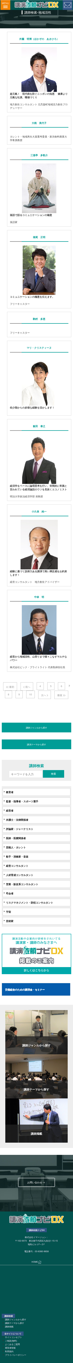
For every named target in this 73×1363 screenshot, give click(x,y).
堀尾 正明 (39, 237)
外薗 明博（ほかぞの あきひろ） (39, 38)
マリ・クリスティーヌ (39, 347)
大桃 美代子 (39, 122)
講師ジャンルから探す (36, 727)
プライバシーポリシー (15, 1354)
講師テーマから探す (14, 1322)
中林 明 (39, 596)
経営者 (9, 810)
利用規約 (9, 1351)
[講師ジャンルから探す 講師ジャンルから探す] (36, 1032)
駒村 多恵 (39, 318)
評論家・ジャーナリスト (19, 829)
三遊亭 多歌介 (39, 155)
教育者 (9, 792)
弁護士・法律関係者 (17, 819)
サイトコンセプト (13, 1337)
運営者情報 (10, 1347)
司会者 (9, 893)
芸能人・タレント (16, 847)
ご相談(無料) (11, 1340)
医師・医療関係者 (16, 838)
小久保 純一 (39, 511)
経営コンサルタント (17, 865)
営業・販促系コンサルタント (22, 884)
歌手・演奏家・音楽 (17, 856)
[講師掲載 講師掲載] (36, 1120)
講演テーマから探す (36, 744)
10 (30, 694)
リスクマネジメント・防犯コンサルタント (29, 902)
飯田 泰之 (39, 426)
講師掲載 (9, 1326)
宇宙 (8, 911)
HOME (35, 1261)
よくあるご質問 (12, 1344)
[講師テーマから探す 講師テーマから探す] (36, 1076)
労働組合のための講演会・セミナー (25, 989)
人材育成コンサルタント (19, 875)
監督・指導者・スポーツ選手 (22, 801)
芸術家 (9, 921)
